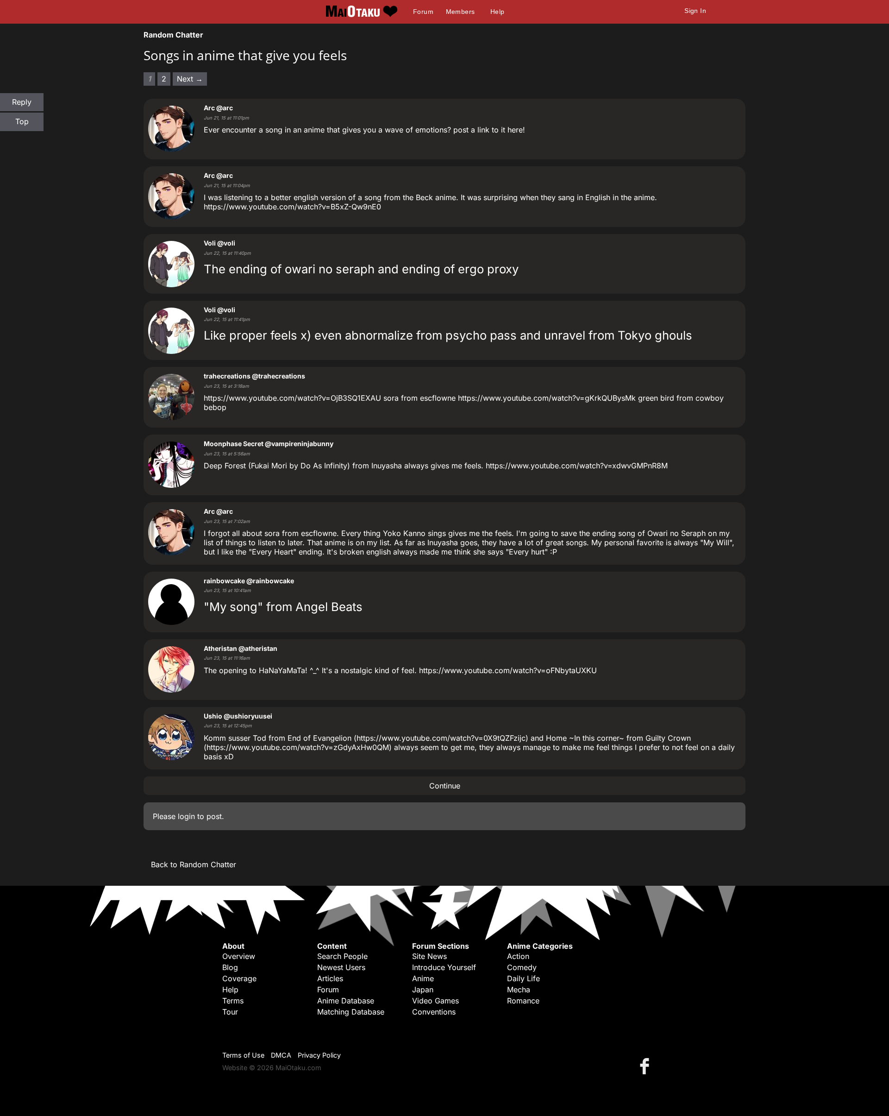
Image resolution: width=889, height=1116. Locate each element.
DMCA (281, 1055)
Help (497, 11)
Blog (230, 967)
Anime (423, 978)
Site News (429, 956)
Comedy (522, 967)
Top (22, 121)
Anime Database (345, 1000)
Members (460, 11)
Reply (21, 102)
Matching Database (350, 1011)
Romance (523, 1000)
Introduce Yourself (444, 967)
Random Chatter (173, 34)
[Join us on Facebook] (646, 1065)
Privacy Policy (319, 1055)
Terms (233, 1000)
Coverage (239, 978)
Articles (330, 978)
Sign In (695, 10)
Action (518, 956)
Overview (238, 956)
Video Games (435, 1000)
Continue (444, 785)
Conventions (434, 1011)
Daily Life (523, 978)
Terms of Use (243, 1055)
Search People (342, 956)
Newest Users (341, 967)
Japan (422, 989)
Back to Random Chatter (193, 864)
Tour (230, 1011)
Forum (423, 11)
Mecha (518, 989)
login (186, 816)
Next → (190, 78)
